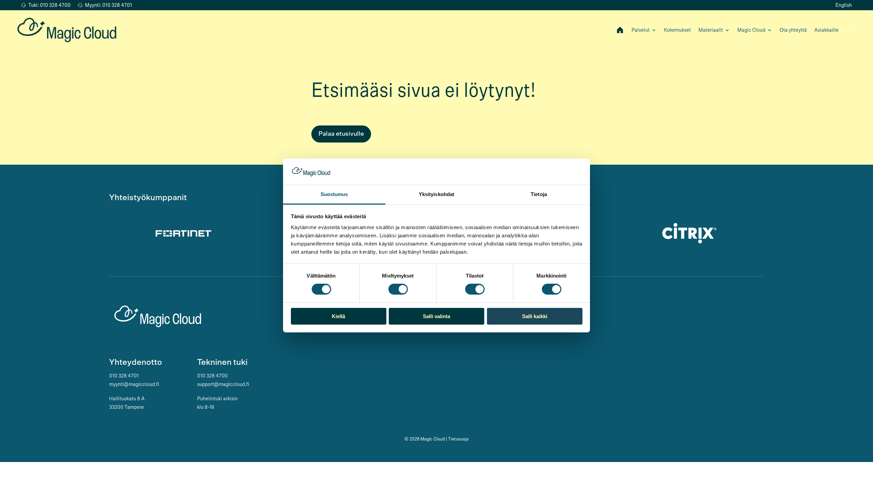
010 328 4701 (124, 375)
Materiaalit (710, 30)
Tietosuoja (458, 439)
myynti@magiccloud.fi (134, 384)
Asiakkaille (826, 30)
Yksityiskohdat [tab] (436, 194)
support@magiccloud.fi (223, 384)
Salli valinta (436, 316)
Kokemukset (677, 30)
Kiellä (338, 316)
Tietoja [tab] (539, 194)
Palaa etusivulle (341, 134)
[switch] (398, 289)
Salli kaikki (534, 316)
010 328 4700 (212, 375)
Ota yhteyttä (793, 30)
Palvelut (641, 30)
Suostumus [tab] (334, 194)
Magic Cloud (751, 30)
